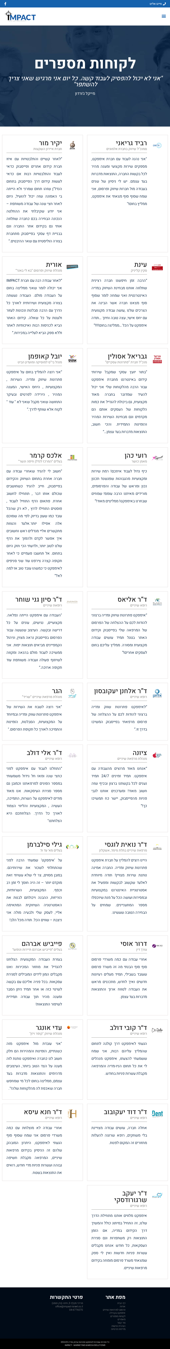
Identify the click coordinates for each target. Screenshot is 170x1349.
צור (121, 1323)
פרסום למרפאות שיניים (114, 1310)
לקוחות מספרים (117, 1316)
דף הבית (121, 1303)
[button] (163, 16)
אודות (122, 1306)
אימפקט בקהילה (117, 1313)
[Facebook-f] (5, 3)
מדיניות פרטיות (118, 1329)
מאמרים (121, 1319)
